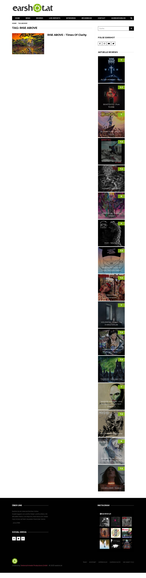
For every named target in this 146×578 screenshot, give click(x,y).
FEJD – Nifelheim (111, 243)
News (28, 18)
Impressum (103, 562)
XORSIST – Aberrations (111, 189)
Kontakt (92, 562)
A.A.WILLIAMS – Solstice (111, 488)
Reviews (39, 18)
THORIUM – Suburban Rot (111, 379)
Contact (101, 18)
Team (85, 562)
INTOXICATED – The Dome (111, 434)
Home (17, 18)
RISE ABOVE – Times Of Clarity (67, 34)
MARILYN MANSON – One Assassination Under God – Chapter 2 (111, 404)
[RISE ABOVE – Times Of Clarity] (28, 43)
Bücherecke (87, 18)
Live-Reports (54, 18)
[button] (104, 522)
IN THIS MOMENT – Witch (111, 80)
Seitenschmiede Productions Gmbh (34, 565)
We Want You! (128, 562)
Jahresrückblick (118, 18)
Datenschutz (115, 562)
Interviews (71, 18)
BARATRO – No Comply (111, 161)
